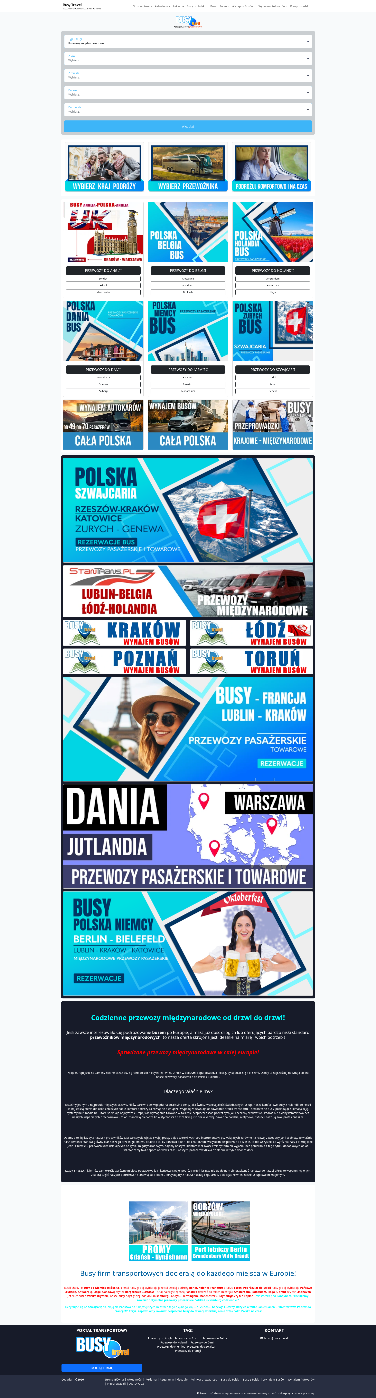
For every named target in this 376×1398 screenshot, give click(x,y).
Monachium (188, 391)
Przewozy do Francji (188, 1350)
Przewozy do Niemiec (171, 1346)
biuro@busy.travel (276, 1338)
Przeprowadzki (116, 1383)
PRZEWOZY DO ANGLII (103, 270)
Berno (272, 384)
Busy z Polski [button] (218, 6)
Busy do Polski (230, 1379)
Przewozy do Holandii (174, 1342)
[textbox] (187, 59)
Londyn (103, 278)
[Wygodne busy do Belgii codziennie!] (188, 510)
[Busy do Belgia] (188, 232)
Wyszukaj (188, 126)
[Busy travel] (102, 1347)
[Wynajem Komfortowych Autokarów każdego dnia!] (273, 425)
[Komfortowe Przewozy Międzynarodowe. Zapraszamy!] (103, 425)
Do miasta (74, 107)
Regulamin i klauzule (174, 1379)
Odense (103, 384)
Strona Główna (114, 1379)
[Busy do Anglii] (103, 232)
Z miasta (74, 73)
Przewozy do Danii (202, 1342)
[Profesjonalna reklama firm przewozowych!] (188, 729)
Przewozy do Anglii (160, 1338)
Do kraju (73, 90)
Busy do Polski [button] (196, 6)
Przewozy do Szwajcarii (202, 1346)
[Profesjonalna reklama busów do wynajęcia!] (188, 836)
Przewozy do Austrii (187, 1338)
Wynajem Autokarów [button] (271, 6)
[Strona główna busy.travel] (188, 22)
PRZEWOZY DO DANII (103, 369)
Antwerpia (188, 278)
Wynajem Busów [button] (242, 6)
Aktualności (162, 6)
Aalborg (103, 391)
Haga (273, 292)
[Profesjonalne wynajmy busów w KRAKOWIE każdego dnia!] (124, 633)
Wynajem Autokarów (301, 1379)
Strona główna (142, 6)
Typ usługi (75, 39)
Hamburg (188, 377)
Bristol (103, 285)
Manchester (103, 292)
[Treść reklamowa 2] (187, 166)
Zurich (273, 377)
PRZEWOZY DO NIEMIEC (188, 369)
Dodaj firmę (102, 1367)
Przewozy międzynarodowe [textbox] (86, 43)
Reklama (178, 6)
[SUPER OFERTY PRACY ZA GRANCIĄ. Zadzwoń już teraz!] (188, 591)
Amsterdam (272, 278)
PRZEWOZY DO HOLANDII (273, 270)
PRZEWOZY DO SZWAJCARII (273, 369)
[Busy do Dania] (103, 331)
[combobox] (189, 41)
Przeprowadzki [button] (299, 6)
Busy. (82, 6)
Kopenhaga (103, 377)
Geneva (272, 391)
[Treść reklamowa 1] (104, 166)
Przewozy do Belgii (214, 1338)
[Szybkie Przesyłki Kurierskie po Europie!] (188, 425)
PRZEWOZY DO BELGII (188, 270)
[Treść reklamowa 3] (271, 166)
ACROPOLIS (136, 1383)
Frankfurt (188, 384)
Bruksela (188, 292)
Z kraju (72, 56)
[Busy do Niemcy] (188, 331)
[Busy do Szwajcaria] (273, 331)
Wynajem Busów (273, 1379)
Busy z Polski (251, 1379)
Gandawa (188, 285)
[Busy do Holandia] (273, 232)
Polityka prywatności (204, 1379)
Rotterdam (273, 285)
